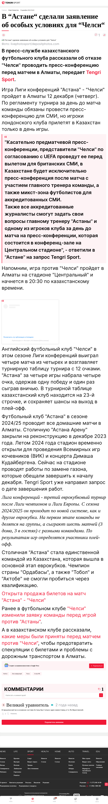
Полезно (16, 765)
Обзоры (71, 768)
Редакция (46, 782)
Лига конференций (17, 673)
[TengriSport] (32, 800)
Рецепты (17, 775)
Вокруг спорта (32, 762)
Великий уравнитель (27, 705)
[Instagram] (106, 784)
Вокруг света (86, 762)
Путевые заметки (88, 765)
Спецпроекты (4, 768)
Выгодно (17, 762)
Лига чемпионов (32, 768)
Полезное (72, 762)
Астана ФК (37, 673)
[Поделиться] (104, 35)
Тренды (29, 765)
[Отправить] (101, 695)
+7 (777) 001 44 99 (95, 782)
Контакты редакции (16, 782)
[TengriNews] (11, 800)
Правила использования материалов (35, 793)
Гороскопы (17, 772)
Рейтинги (3, 772)
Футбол (5, 673)
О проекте (3, 782)
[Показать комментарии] (96, 35)
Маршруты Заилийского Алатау (86, 771)
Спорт (29, 758)
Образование (100, 762)
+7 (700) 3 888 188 (95, 786)
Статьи (2, 762)
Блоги (71, 765)
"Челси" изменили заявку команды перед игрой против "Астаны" (49, 615)
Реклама (28, 782)
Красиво (16, 758)
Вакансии (37, 782)
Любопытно (18, 768)
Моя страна (86, 758)
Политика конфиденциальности (34, 795)
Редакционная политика (8, 786)
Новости (3, 758)
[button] (97, 800)
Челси (28, 673)
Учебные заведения (99, 766)
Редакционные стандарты (27, 786)
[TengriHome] (54, 800)
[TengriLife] (75, 800)
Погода (2, 765)
